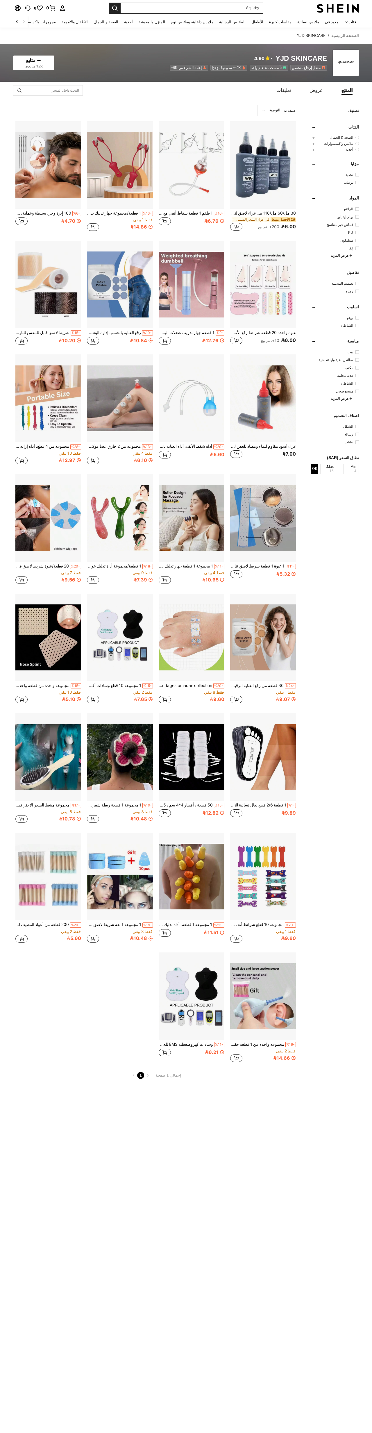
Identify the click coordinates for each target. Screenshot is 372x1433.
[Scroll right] (17, 22)
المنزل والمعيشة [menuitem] (152, 22)
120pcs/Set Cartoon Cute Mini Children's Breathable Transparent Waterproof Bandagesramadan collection (191, 685)
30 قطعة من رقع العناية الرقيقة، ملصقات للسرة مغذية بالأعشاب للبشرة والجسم (262, 685)
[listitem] (307, 68)
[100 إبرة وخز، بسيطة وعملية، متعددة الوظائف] (48, 165)
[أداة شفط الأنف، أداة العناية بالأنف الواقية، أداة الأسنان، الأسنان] (191, 398)
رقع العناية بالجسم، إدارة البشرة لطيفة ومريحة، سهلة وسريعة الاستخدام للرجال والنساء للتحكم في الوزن (119, 332)
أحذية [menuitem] (128, 22)
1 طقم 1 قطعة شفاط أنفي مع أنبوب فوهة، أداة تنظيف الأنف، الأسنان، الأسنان (191, 213)
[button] (27, 8)
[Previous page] (147, 1075)
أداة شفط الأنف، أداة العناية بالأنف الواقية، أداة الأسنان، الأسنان (191, 446)
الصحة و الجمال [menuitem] (106, 22)
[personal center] (62, 8)
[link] (51, 7)
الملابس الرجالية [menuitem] (232, 22)
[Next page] (133, 1075)
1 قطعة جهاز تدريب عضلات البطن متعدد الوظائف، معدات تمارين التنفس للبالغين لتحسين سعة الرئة (191, 332)
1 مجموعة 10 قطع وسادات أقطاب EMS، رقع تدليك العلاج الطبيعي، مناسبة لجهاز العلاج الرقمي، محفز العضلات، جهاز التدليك (119, 685)
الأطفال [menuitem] (257, 22)
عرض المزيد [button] (340, 256)
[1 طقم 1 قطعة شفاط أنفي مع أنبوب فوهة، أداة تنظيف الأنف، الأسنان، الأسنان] (191, 165)
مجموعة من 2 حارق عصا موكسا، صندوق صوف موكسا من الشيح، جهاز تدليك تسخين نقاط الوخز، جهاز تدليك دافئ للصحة (119, 446)
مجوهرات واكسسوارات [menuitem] (37, 22)
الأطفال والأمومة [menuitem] (75, 22)
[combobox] (278, 110)
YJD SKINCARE (301, 58)
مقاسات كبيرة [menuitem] (280, 22)
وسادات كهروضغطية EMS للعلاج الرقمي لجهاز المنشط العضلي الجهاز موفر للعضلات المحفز (191, 1044)
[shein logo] (338, 8)
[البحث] (115, 8)
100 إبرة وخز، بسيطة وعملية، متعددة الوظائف (47, 213)
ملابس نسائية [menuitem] (308, 22)
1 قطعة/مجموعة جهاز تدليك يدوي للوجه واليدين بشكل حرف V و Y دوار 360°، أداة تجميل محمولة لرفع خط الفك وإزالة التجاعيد (119, 213)
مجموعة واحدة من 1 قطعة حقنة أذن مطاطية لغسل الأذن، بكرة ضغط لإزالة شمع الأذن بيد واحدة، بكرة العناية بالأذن (262, 1044)
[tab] (347, 90)
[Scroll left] (24, 22)
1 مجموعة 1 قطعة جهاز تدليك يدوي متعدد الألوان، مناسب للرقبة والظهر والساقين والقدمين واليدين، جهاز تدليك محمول (191, 566)
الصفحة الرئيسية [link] (345, 35)
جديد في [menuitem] (332, 22)
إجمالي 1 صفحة (168, 1075)
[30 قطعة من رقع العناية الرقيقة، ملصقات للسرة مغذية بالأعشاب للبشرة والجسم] (263, 637)
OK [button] (314, 469)
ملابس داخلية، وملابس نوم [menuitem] (192, 22)
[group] (335, 137)
